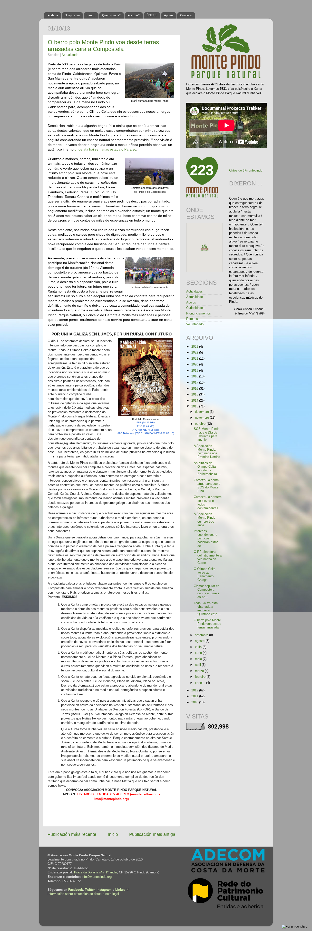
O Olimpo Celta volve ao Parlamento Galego (204, 574)
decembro (202, 412)
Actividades (194, 291)
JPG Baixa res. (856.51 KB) (133, 433)
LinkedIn (121, 889)
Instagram (104, 889)
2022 (195, 352)
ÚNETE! (151, 15)
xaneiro (200, 683)
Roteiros (192, 319)
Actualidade (70, 55)
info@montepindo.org (97, 877)
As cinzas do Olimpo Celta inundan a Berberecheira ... (207, 468)
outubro (200, 423)
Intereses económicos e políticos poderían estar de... (206, 538)
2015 (195, 394)
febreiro (200, 676)
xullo (199, 647)
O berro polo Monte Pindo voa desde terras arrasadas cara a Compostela (103, 45)
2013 (195, 406)
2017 (195, 382)
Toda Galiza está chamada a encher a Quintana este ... (207, 608)
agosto (200, 641)
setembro (202, 635)
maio (199, 659)
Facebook (75, 889)
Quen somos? (111, 15)
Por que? (133, 15)
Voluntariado (195, 324)
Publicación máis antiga (152, 834)
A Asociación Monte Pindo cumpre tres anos (204, 519)
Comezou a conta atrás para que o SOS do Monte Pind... (207, 485)
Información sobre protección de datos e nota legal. (84, 894)
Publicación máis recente (72, 834)
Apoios (168, 15)
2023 (195, 346)
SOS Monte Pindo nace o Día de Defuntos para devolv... (206, 434)
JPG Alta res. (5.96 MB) (145, 429)
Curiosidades (195, 308)
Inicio (113, 834)
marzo (200, 671)
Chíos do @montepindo (245, 170)
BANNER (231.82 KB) (161, 433)
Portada (53, 15)
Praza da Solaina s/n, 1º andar (95, 872)
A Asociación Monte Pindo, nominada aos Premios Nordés (207, 451)
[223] (202, 197)
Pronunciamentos (198, 313)
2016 (195, 388)
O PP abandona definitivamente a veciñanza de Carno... (208, 557)
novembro (202, 417)
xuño (199, 653)
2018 (195, 376)
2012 (195, 690)
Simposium (72, 15)
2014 (195, 400)
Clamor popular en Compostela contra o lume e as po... (206, 591)
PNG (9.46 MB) (145, 426)
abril (198, 665)
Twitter (90, 889)
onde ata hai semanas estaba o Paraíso (105, 149)
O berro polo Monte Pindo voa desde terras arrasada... (208, 623)
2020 (195, 364)
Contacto (186, 15)
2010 (195, 702)
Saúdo (91, 15)
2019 (195, 370)
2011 (195, 696)
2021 (195, 358)
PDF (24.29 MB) (145, 422)
